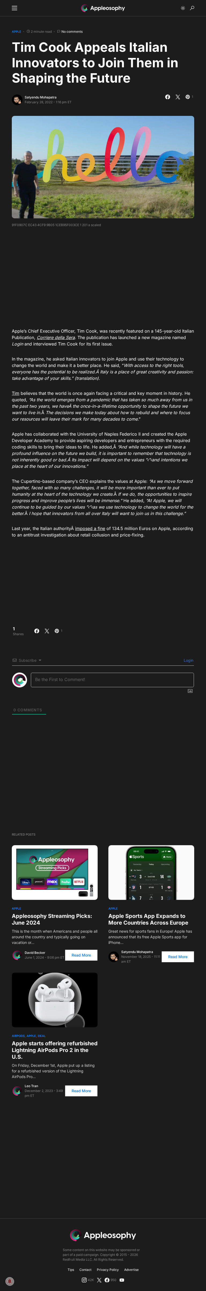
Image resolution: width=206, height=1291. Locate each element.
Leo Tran (31, 1086)
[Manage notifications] (9, 1281)
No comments (72, 32)
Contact (85, 1270)
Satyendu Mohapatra (41, 97)
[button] (14, 8)
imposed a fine (90, 528)
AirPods (18, 1036)
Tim (15, 393)
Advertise (131, 1270)
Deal (42, 1036)
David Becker (35, 953)
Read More (81, 955)
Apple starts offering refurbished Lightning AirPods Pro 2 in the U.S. (55, 1050)
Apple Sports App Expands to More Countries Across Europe (148, 919)
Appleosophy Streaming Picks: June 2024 (52, 919)
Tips (71, 1270)
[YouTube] (121, 1280)
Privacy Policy (108, 1270)
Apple (16, 32)
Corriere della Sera (56, 337)
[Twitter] (99, 1280)
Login (188, 660)
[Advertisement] (109, 275)
